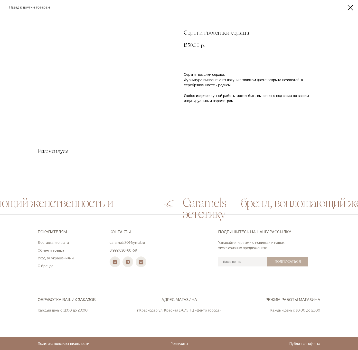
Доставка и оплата (53, 243)
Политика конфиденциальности (63, 344)
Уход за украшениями (56, 258)
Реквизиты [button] (179, 344)
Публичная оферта (304, 344)
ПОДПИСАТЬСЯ (288, 262)
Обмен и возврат (52, 250)
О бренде (45, 266)
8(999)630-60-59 (123, 250)
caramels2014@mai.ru (127, 243)
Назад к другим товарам (29, 7)
